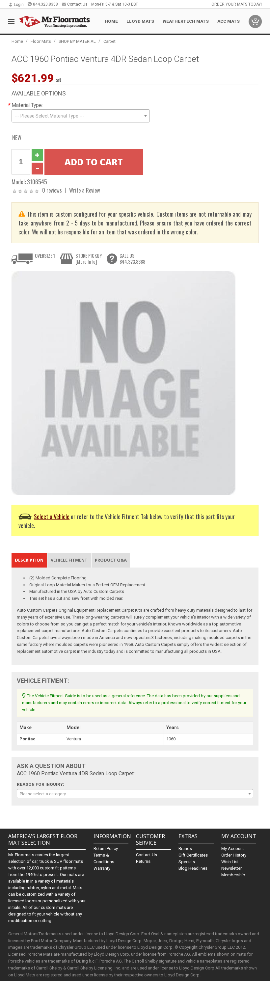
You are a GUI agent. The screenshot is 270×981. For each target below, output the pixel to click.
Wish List (230, 861)
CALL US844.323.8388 (132, 258)
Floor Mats (41, 41)
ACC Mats (228, 21)
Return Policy (106, 848)
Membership (233, 874)
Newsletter (231, 868)
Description (29, 560)
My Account (232, 848)
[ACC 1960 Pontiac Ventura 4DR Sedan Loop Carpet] (123, 382)
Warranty (102, 868)
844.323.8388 (45, 4)
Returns (143, 861)
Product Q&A (111, 560)
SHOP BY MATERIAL (77, 41)
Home (111, 21)
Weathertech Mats (186, 21)
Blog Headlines (192, 868)
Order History (233, 855)
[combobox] (81, 115)
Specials (186, 861)
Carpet (109, 41)
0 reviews (52, 190)
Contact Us (77, 4)
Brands (185, 848)
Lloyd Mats (140, 21)
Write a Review (84, 190)
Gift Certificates (193, 855)
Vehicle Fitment (69, 560)
